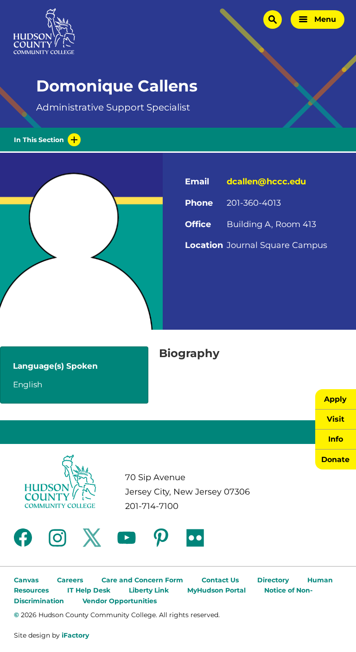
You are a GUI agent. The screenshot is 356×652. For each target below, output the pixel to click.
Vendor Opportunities (120, 601)
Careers (70, 580)
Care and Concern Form (142, 580)
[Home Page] (44, 31)
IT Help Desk (88, 590)
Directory (273, 580)
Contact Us (220, 580)
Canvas (26, 580)
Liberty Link (149, 590)
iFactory (75, 635)
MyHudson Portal (216, 590)
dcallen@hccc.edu (266, 181)
